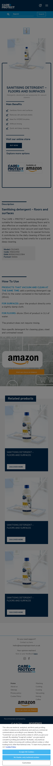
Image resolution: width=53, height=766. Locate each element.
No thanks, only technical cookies (26, 757)
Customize (26, 763)
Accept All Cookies (26, 752)
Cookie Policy (11, 747)
